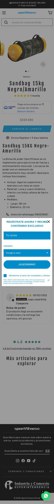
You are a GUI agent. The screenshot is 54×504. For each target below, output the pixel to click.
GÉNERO (8, 246)
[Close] (48, 221)
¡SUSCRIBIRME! (27, 264)
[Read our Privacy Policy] (48, 280)
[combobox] (27, 253)
